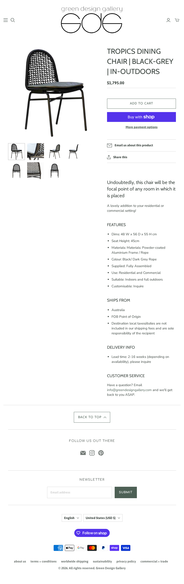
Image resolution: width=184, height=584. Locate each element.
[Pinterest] (101, 453)
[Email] (83, 453)
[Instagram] (92, 453)
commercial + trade (154, 561)
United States (101, 518)
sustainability (102, 561)
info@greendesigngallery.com (129, 390)
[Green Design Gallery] (92, 19)
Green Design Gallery (111, 568)
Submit (126, 492)
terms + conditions (44, 561)
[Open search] (13, 20)
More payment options (142, 127)
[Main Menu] (5, 20)
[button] (92, 417)
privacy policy (126, 561)
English (69, 518)
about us (20, 561)
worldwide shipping (74, 561)
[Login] (168, 20)
